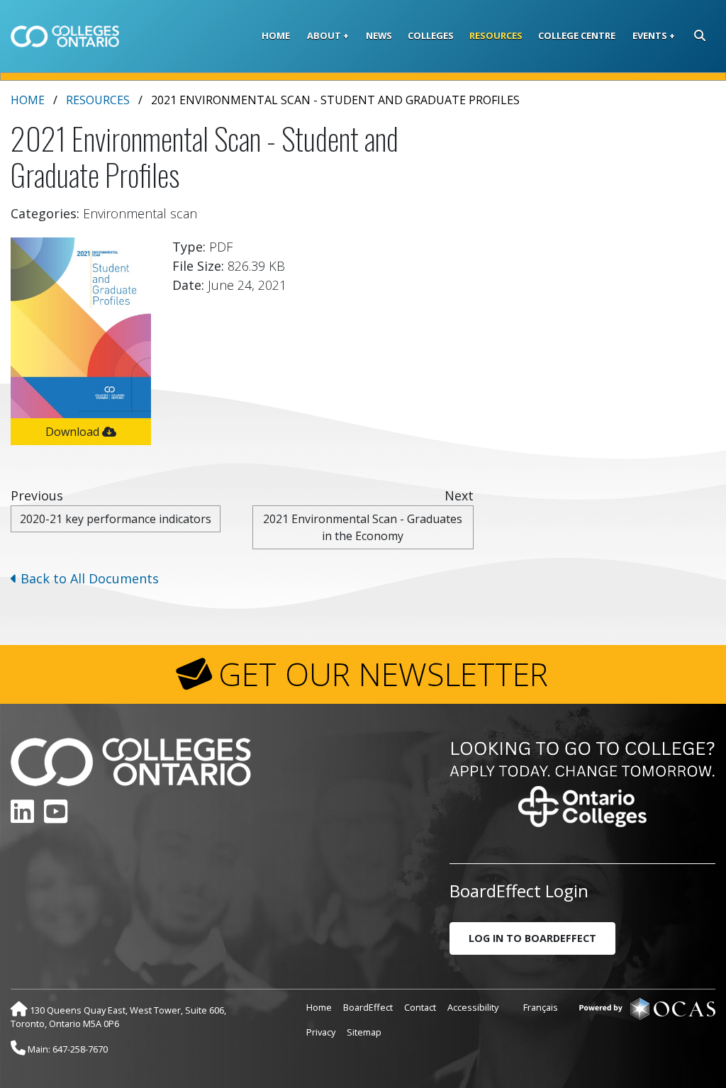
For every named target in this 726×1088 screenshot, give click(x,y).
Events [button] (649, 35)
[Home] (65, 36)
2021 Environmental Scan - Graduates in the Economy (362, 527)
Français (540, 1007)
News (379, 35)
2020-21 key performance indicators (115, 519)
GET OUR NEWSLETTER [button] (383, 674)
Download (73, 431)
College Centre (576, 35)
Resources (496, 35)
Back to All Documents (88, 578)
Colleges (431, 35)
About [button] (324, 35)
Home (276, 35)
